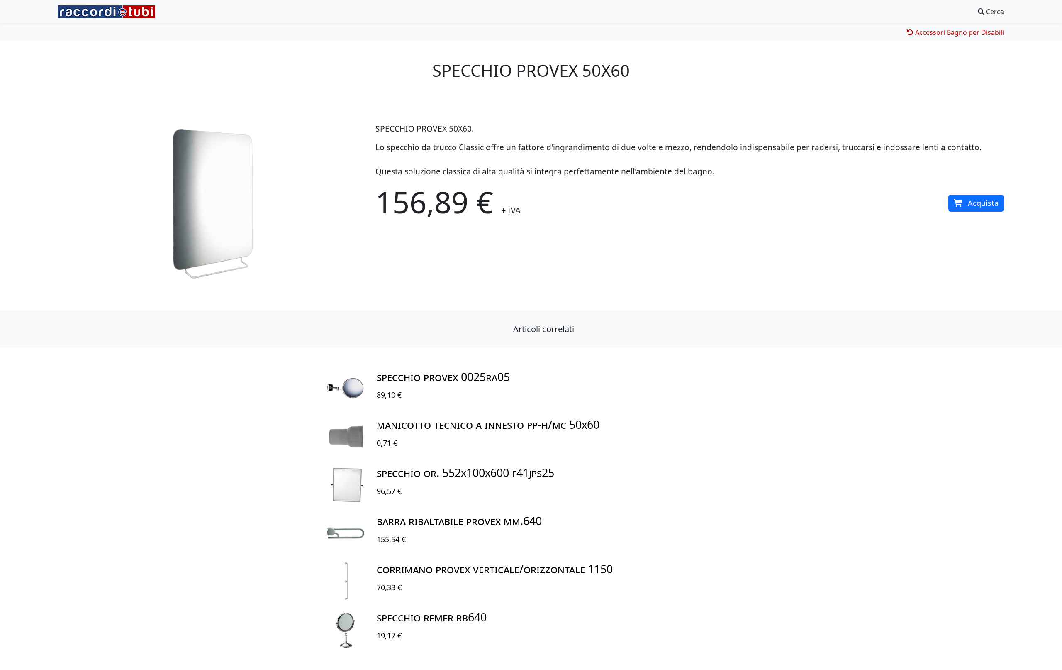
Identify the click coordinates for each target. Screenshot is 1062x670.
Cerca (994, 11)
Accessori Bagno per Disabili (958, 32)
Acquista (983, 203)
